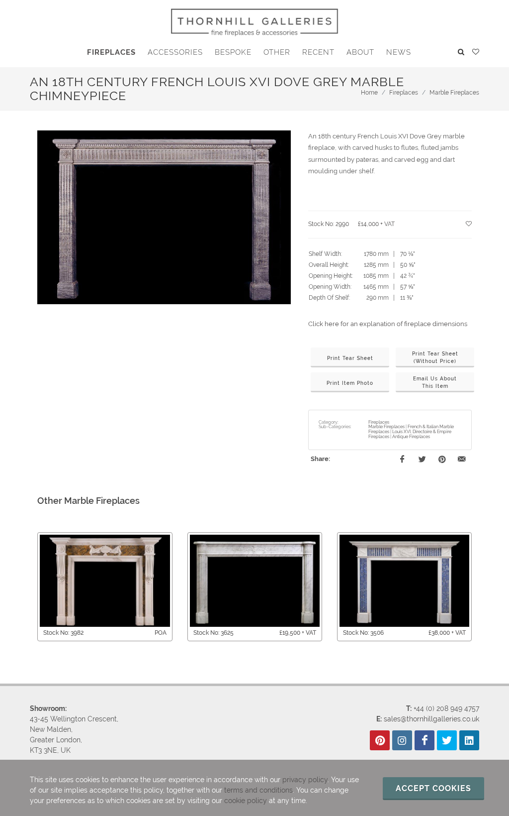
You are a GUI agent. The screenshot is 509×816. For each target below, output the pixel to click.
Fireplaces (403, 92)
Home (369, 92)
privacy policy (305, 780)
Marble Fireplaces (454, 92)
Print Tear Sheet (350, 358)
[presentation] (28, 586)
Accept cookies (433, 788)
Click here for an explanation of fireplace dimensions (387, 324)
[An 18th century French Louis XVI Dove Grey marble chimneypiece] (164, 217)
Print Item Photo (350, 383)
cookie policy (245, 801)
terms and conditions (258, 790)
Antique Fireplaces (411, 436)
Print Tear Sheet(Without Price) (435, 357)
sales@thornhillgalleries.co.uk (431, 719)
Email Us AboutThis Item (435, 382)
